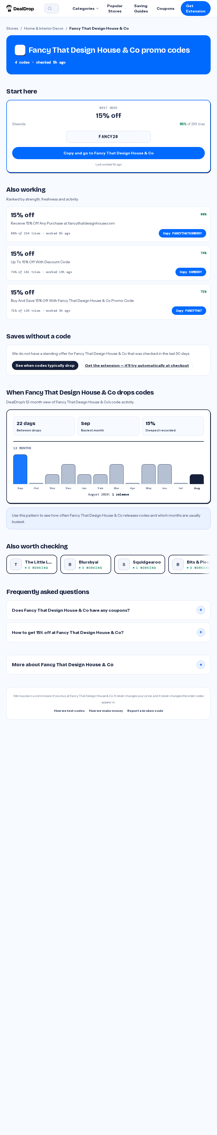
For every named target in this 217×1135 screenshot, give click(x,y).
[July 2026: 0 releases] (181, 483)
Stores (12, 28)
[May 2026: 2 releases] (149, 474)
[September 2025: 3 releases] (20, 469)
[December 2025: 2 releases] (68, 474)
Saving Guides (141, 8)
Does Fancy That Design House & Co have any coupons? (107, 610)
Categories (83, 8)
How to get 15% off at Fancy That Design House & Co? (107, 632)
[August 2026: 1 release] (197, 479)
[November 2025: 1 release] (52, 479)
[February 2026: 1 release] (100, 479)
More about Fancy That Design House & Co (107, 665)
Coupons (165, 8)
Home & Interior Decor (44, 28)
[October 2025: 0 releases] (36, 483)
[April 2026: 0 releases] (133, 483)
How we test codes (69, 711)
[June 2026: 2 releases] (165, 474)
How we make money (106, 711)
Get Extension (195, 8)
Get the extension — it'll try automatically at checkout (137, 365)
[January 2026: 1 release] (85, 479)
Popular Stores (115, 8)
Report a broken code (145, 711)
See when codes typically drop (45, 365)
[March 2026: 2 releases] (117, 474)
